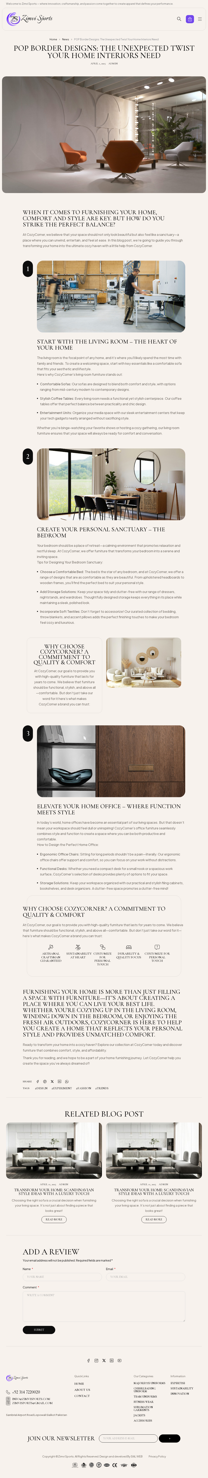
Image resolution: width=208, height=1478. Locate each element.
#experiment (62, 1088)
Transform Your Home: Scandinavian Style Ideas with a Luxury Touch (54, 1192)
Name (28, 1269)
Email (111, 1269)
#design (41, 1088)
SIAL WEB (137, 1456)
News (65, 39)
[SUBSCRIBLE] (169, 1438)
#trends (101, 1088)
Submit (39, 1330)
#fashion (83, 1088)
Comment (31, 1287)
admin (113, 63)
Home (53, 39)
